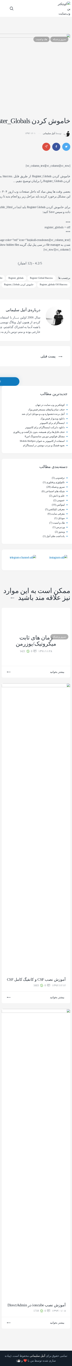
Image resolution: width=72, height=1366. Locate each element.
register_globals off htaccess (53, 284)
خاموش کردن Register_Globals (18, 284)
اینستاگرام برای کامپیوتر (52, 423)
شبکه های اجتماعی (55, 491)
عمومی (61, 500)
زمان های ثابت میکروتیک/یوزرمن (36, 641)
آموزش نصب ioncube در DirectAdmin (36, 1305)
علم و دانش (59, 495)
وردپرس (60, 527)
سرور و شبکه (59, 39)
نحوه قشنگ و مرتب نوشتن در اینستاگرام (44, 445)
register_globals (16, 278)
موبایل (61, 518)
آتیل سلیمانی (49, 133)
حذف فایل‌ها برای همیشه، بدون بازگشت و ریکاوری (39, 432)
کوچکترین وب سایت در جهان (50, 404)
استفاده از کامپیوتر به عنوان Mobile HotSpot (42, 441)
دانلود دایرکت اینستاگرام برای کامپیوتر (45, 427)
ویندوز (61, 531)
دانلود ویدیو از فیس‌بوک (52, 418)
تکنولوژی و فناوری (55, 482)
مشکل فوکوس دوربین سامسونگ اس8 (45, 436)
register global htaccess (41, 278)
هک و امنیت (41, 39)
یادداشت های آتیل (55, 536)
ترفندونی (60, 477)
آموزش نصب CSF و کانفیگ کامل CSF (36, 979)
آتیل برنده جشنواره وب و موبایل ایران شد (43, 413)
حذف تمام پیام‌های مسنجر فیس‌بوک (46, 409)
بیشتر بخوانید (57, 672)
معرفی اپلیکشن (56, 509)
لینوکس (61, 504)
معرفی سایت (58, 513)
